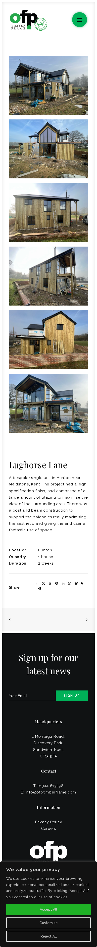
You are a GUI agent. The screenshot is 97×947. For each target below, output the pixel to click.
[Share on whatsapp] (69, 583)
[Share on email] (39, 588)
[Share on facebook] (37, 583)
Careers (48, 828)
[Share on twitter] (44, 583)
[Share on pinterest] (56, 583)
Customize (49, 923)
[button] (79, 19)
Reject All (49, 936)
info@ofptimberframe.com (51, 792)
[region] (48, 904)
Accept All (48, 909)
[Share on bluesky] (76, 583)
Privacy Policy (48, 822)
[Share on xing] (82, 583)
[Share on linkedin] (63, 583)
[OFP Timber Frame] (28, 20)
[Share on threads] (50, 583)
